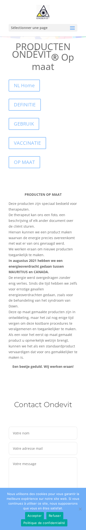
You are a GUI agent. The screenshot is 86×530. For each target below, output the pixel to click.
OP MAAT (24, 162)
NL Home (24, 85)
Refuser (55, 516)
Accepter (34, 516)
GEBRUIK (24, 124)
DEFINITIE (25, 104)
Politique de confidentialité (44, 523)
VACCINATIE (27, 143)
